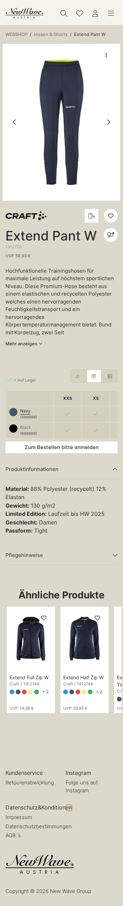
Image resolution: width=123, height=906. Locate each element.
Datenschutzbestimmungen (38, 826)
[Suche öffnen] (63, 13)
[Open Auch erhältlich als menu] (111, 235)
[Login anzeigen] (95, 13)
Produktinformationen (31, 469)
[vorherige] (15, 122)
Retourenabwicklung (29, 782)
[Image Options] (106, 55)
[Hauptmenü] (111, 13)
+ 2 (45, 691)
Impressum (18, 817)
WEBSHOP (16, 34)
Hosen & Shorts (51, 34)
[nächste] (108, 122)
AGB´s (13, 835)
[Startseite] (24, 13)
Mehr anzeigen (21, 343)
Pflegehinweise (24, 555)
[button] (61, 122)
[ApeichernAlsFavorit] (79, 13)
